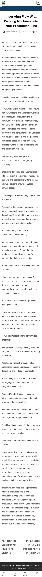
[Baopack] (5, 3)
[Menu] (38, 3)
